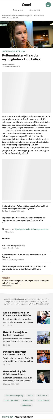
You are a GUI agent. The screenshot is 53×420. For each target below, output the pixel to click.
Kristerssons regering (13, 51)
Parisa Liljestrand (11, 400)
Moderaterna (28, 400)
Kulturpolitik (42, 395)
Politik (30, 395)
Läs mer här (14, 18)
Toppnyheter (18, 10)
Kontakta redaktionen (40, 304)
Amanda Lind (43, 400)
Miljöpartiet (26, 405)
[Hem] (26, 4)
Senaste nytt (34, 10)
